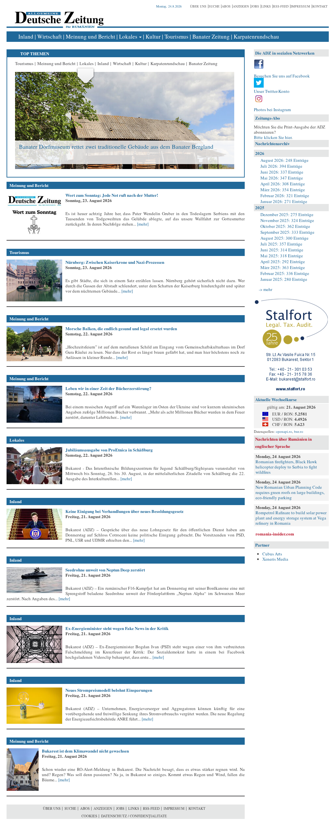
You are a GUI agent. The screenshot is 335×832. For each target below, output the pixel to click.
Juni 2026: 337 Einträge (281, 172)
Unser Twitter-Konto (272, 91)
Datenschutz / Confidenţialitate (134, 815)
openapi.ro (284, 431)
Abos (226, 6)
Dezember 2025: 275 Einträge (286, 214)
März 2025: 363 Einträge (282, 267)
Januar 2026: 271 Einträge (283, 201)
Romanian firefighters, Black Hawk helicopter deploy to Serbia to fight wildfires (286, 467)
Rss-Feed (281, 6)
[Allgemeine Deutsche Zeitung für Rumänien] (58, 15)
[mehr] (142, 224)
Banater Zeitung (211, 36)
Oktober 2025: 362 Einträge (285, 226)
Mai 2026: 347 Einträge (281, 177)
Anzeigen (241, 6)
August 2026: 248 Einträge (284, 160)
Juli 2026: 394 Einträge (281, 166)
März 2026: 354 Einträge (282, 189)
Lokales (128, 36)
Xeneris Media (275, 559)
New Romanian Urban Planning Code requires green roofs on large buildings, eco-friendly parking (290, 492)
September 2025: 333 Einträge (287, 232)
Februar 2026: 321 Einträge (284, 195)
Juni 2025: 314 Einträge (281, 249)
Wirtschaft (49, 36)
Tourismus (176, 36)
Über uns (198, 6)
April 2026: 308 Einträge (282, 183)
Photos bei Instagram (272, 109)
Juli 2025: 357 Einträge (281, 243)
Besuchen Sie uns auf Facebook (282, 76)
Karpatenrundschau (256, 36)
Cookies (89, 815)
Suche (214, 6)
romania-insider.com (275, 534)
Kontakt (319, 6)
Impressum (300, 6)
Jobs (255, 6)
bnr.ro (298, 431)
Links (266, 6)
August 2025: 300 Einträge (284, 238)
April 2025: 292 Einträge (282, 261)
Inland (25, 36)
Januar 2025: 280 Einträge (283, 279)
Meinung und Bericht (90, 36)
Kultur (153, 36)
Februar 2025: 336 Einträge (284, 273)
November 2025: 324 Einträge (287, 220)
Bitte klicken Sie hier (272, 137)
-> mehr (265, 289)
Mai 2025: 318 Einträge (281, 255)
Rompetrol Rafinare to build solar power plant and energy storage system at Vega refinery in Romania (291, 518)
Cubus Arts (272, 554)
